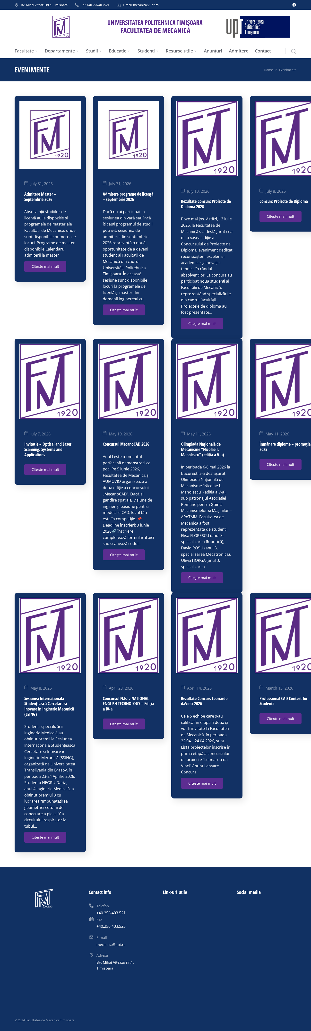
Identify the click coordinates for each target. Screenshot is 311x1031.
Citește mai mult (45, 266)
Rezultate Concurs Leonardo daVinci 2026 (204, 701)
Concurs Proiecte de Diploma (283, 201)
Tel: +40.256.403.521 (95, 5)
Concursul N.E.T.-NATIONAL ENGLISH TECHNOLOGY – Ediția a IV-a (128, 703)
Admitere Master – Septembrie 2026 (40, 196)
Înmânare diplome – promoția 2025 (285, 446)
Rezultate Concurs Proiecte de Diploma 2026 (206, 203)
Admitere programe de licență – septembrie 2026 (128, 196)
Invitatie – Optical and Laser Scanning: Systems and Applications (47, 449)
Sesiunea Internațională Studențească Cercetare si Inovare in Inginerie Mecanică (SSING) (49, 706)
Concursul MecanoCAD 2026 (126, 444)
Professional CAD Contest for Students (283, 701)
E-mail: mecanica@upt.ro (141, 5)
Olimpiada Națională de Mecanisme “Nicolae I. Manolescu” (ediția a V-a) (202, 449)
